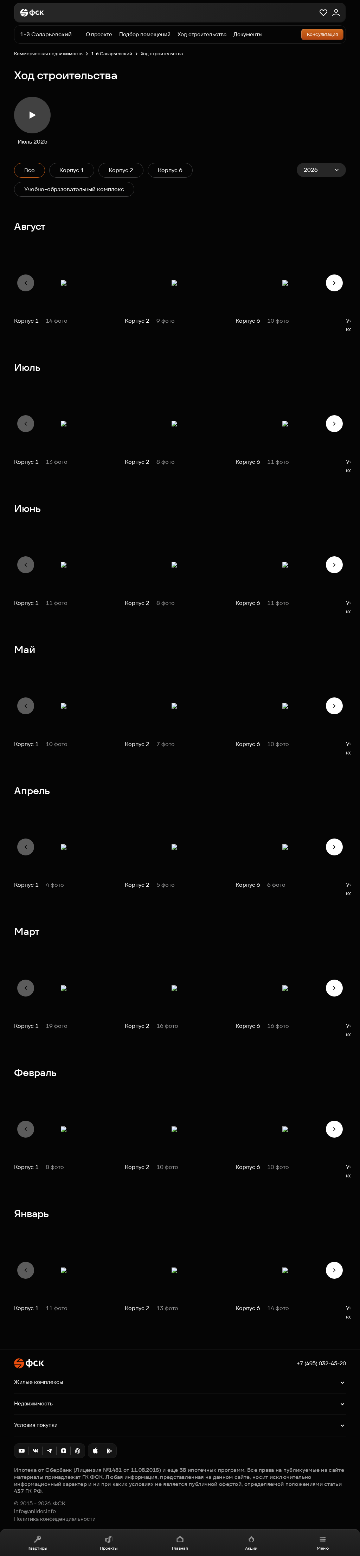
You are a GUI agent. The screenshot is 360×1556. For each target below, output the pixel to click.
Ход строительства (202, 34)
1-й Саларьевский (46, 34)
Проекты (108, 1548)
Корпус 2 (121, 170)
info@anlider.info (35, 1511)
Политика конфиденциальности (55, 1519)
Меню (323, 1548)
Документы (248, 34)
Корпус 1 (71, 170)
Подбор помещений (145, 34)
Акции (251, 1548)
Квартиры (37, 1548)
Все (29, 170)
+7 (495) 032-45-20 (321, 1363)
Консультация (322, 34)
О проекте (99, 34)
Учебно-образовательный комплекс (74, 189)
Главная (180, 1548)
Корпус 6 (170, 170)
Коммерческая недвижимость (48, 54)
